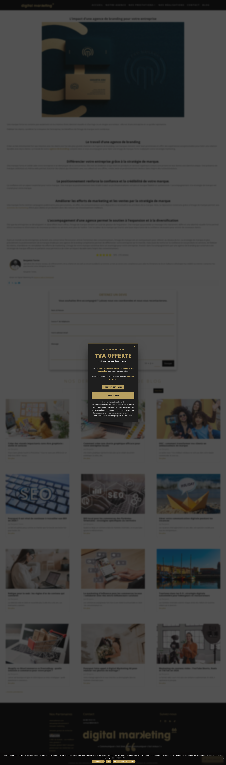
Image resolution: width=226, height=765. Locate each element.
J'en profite (113, 395)
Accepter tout (98, 761)
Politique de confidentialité (124, 761)
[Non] (223, 759)
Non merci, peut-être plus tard (113, 402)
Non (108, 761)
